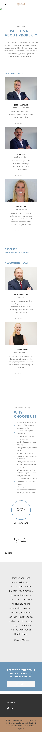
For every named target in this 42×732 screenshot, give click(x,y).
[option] (21, 608)
